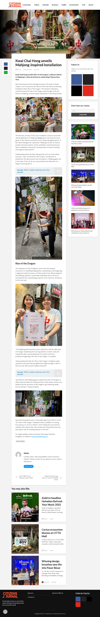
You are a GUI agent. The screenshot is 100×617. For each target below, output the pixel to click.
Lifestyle (45, 5)
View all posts (28, 466)
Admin (19, 69)
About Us (30, 593)
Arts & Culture (20, 441)
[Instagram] (76, 90)
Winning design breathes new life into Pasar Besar (52, 564)
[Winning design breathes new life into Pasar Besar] (25, 570)
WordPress (63, 613)
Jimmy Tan (47, 582)
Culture (36, 5)
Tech (83, 5)
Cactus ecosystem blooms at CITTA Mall (52, 533)
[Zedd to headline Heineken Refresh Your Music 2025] (25, 507)
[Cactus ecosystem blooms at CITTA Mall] (25, 539)
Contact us (31, 597)
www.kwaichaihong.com (40, 436)
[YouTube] (88, 90)
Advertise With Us (57, 593)
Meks (51, 613)
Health (64, 5)
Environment (74, 5)
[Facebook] (76, 79)
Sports (91, 5)
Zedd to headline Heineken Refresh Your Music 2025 (52, 501)
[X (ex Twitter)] (88, 79)
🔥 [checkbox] (5, 612)
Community (26, 5)
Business (55, 5)
